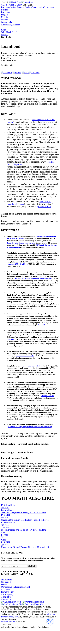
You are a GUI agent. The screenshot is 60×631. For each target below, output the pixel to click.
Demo (4, 584)
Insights (13, 7)
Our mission (6, 579)
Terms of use (6, 597)
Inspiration (5, 7)
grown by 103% (44, 206)
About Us (5, 589)
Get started (6, 582)
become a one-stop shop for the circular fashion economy (30, 427)
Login (19, 5)
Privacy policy (7, 592)
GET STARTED (8, 5)
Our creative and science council (15, 587)
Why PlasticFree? (9, 32)
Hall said (41, 325)
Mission (4, 34)
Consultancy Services (10, 24)
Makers (28, 7)
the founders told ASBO (25, 356)
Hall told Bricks (47, 396)
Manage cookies (8, 622)
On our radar (37, 7)
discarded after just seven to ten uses (21, 243)
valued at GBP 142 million (17, 264)
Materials (21, 7)
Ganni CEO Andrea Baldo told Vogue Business (33, 278)
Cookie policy (7, 594)
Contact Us (6, 599)
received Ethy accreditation (31, 366)
